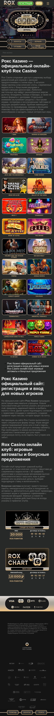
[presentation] (6, 20)
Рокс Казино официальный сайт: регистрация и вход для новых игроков (28, 364)
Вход (39, 3)
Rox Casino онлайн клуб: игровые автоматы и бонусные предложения (26, 370)
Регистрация (25, 3)
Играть (27, 30)
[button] (25, 35)
